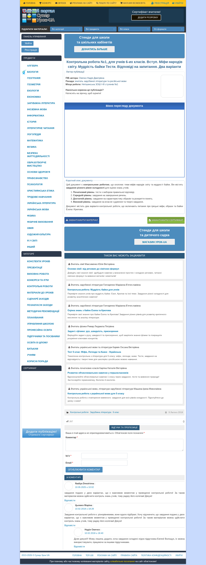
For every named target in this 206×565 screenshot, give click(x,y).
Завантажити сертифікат (167, 220)
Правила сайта (129, 555)
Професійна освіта (39, 330)
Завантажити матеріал (83, 220)
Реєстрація (161, 3)
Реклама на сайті (82, 3)
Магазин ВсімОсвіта (134, 3)
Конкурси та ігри (38, 280)
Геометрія (33, 84)
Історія (31, 121)
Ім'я (68, 455)
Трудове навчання (39, 197)
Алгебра (32, 65)
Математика (35, 140)
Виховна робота (38, 274)
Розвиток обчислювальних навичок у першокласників (98, 372)
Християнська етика (40, 190)
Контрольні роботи (79, 412)
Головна (30, 3)
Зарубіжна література (100, 412)
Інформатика (35, 115)
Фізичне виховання (40, 222)
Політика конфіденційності (156, 555)
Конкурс (46, 3)
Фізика (31, 215)
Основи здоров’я (38, 172)
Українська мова (38, 209)
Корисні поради (37, 361)
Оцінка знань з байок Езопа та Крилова (89, 310)
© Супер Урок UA (35, 555)
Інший (31, 247)
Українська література (41, 203)
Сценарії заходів (38, 299)
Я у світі (32, 240)
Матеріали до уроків (40, 292)
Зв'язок (61, 3)
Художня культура (39, 234)
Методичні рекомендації (43, 311)
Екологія (33, 90)
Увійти (178, 3)
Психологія (35, 184)
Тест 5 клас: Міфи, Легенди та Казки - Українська (94, 352)
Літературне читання (40, 128)
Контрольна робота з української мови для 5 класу (96, 393)
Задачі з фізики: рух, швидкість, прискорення (93, 331)
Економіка (34, 97)
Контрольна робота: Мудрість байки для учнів (93, 289)
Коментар (72, 437)
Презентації (34, 267)
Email (69, 462)
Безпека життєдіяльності (38, 155)
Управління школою (40, 323)
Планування (35, 317)
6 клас (116, 412)
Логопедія (34, 134)
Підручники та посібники (43, 336)
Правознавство (37, 178)
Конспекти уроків (38, 261)
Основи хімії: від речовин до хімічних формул (93, 268)
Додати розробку (148, 17)
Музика (31, 147)
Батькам (32, 348)
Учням (31, 355)
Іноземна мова (37, 109)
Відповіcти (69, 500)
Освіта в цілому (37, 342)
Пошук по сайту (107, 3)
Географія (33, 78)
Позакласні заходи (39, 305)
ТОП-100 (89, 555)
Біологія (32, 72)
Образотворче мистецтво (36, 164)
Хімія (30, 228)
